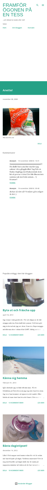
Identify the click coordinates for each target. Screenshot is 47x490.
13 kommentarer (16, 403)
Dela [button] (40, 144)
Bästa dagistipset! (15, 446)
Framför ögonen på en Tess (17, 9)
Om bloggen (17, 28)
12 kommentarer (16, 335)
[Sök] (37, 4)
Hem (4, 28)
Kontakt (31, 28)
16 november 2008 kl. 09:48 (28, 188)
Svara (12, 183)
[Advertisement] (23, 57)
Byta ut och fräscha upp (19, 310)
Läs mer (41, 335)
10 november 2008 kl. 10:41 (28, 161)
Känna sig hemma (15, 378)
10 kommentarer (16, 470)
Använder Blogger (25, 483)
